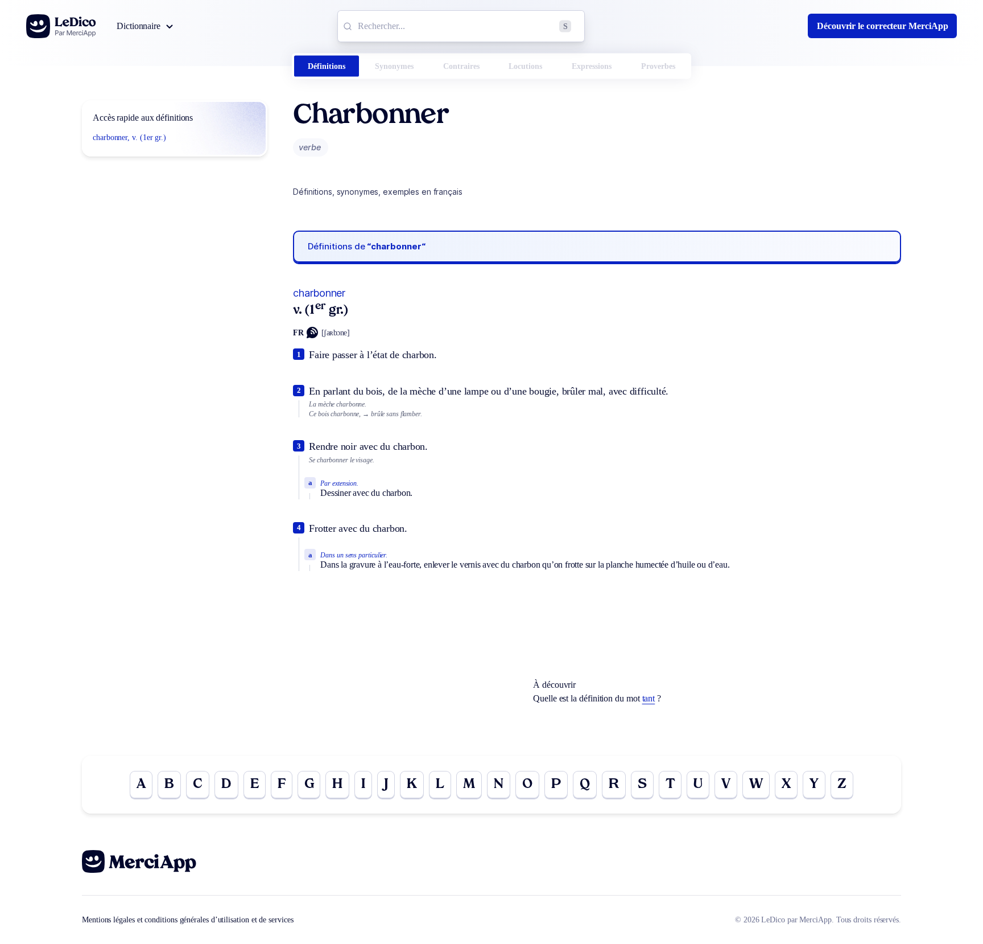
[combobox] (461, 26)
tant (648, 698)
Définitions (326, 66)
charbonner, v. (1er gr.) (129, 137)
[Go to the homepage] (61, 26)
